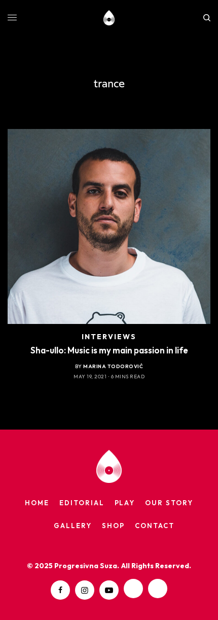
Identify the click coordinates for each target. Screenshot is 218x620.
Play (125, 503)
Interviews (109, 336)
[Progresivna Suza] (109, 17)
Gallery (73, 525)
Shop (113, 525)
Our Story (169, 503)
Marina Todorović (113, 366)
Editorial (81, 503)
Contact (154, 525)
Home (37, 503)
